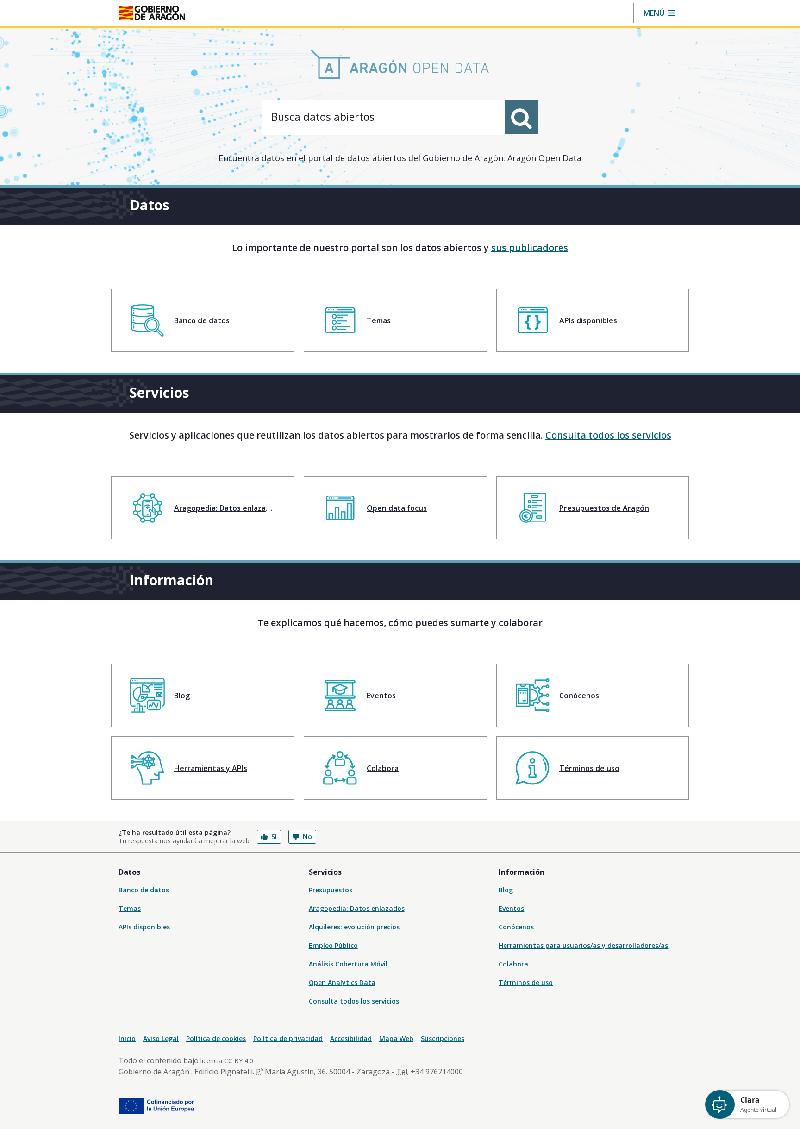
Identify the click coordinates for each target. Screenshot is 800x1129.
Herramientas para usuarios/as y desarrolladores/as (583, 945)
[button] (659, 13)
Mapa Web (396, 1038)
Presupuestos (330, 889)
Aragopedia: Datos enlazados (357, 908)
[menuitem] (202, 320)
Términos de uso (526, 982)
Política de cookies (216, 1038)
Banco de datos (144, 889)
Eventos (511, 908)
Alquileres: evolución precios (354, 926)
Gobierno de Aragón (155, 1071)
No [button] (307, 836)
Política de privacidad (288, 1038)
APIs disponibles (144, 926)
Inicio (127, 1038)
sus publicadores (529, 247)
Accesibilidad (351, 1038)
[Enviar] (521, 117)
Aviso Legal (161, 1038)
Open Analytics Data (342, 982)
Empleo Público (333, 945)
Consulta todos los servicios (608, 435)
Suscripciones (442, 1038)
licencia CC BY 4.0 (226, 1060)
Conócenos (516, 926)
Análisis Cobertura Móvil (348, 964)
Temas (130, 908)
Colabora (513, 964)
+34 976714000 (437, 1071)
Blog (506, 889)
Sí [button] (274, 836)
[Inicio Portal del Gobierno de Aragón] (152, 13)
